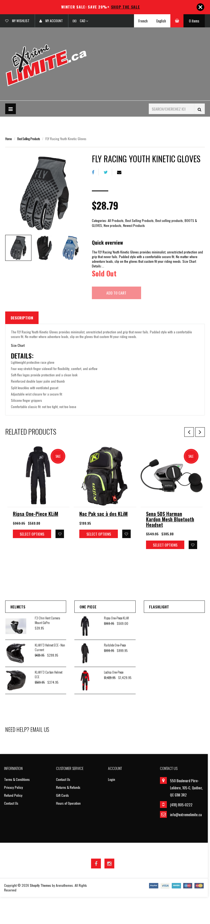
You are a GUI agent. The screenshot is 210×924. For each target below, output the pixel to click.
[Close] (200, 7)
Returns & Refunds (68, 787)
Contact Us (11, 803)
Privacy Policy (13, 787)
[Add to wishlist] (60, 534)
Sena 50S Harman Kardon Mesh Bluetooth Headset (170, 519)
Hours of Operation (68, 803)
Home (8, 138)
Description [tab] (22, 317)
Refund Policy (13, 795)
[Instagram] (109, 863)
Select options (32, 534)
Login (111, 779)
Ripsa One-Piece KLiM (35, 513)
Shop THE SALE (125, 7)
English (161, 21)
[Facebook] (95, 172)
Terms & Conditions (17, 779)
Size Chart (18, 345)
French (143, 21)
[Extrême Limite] (46, 64)
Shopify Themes (40, 885)
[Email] (121, 172)
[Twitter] (108, 172)
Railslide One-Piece (115, 645)
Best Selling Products (28, 138)
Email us (39, 729)
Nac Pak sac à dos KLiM (103, 513)
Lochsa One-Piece (113, 672)
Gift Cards (62, 795)
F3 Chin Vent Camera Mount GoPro (47, 620)
